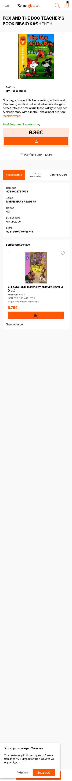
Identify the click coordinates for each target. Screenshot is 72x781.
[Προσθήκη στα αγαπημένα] (63, 253)
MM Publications (16, 294)
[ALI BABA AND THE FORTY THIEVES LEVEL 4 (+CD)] (36, 267)
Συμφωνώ (44, 772)
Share (48, 154)
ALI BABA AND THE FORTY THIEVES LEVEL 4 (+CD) (35, 289)
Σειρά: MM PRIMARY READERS (23, 301)
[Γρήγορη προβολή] (9, 253)
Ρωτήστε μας (33, 154)
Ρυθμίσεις (22, 772)
